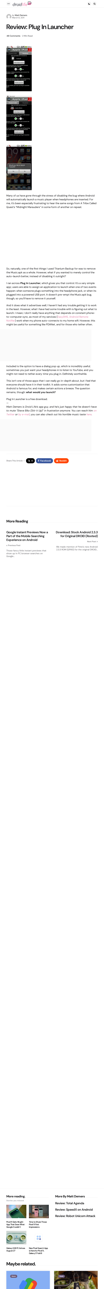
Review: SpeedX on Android (74, 1210)
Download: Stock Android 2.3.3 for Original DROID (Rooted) (77, 534)
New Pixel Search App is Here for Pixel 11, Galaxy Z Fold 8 (38, 1251)
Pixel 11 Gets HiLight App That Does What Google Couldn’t (15, 1224)
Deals (61, 1276)
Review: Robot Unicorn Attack (75, 1216)
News (14, 1276)
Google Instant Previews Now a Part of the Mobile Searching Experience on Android (27, 536)
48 (13, 36)
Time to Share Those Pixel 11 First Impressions (38, 1224)
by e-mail (23, 414)
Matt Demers (21, 15)
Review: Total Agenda (69, 1203)
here (89, 414)
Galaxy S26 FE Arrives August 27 (15, 1249)
